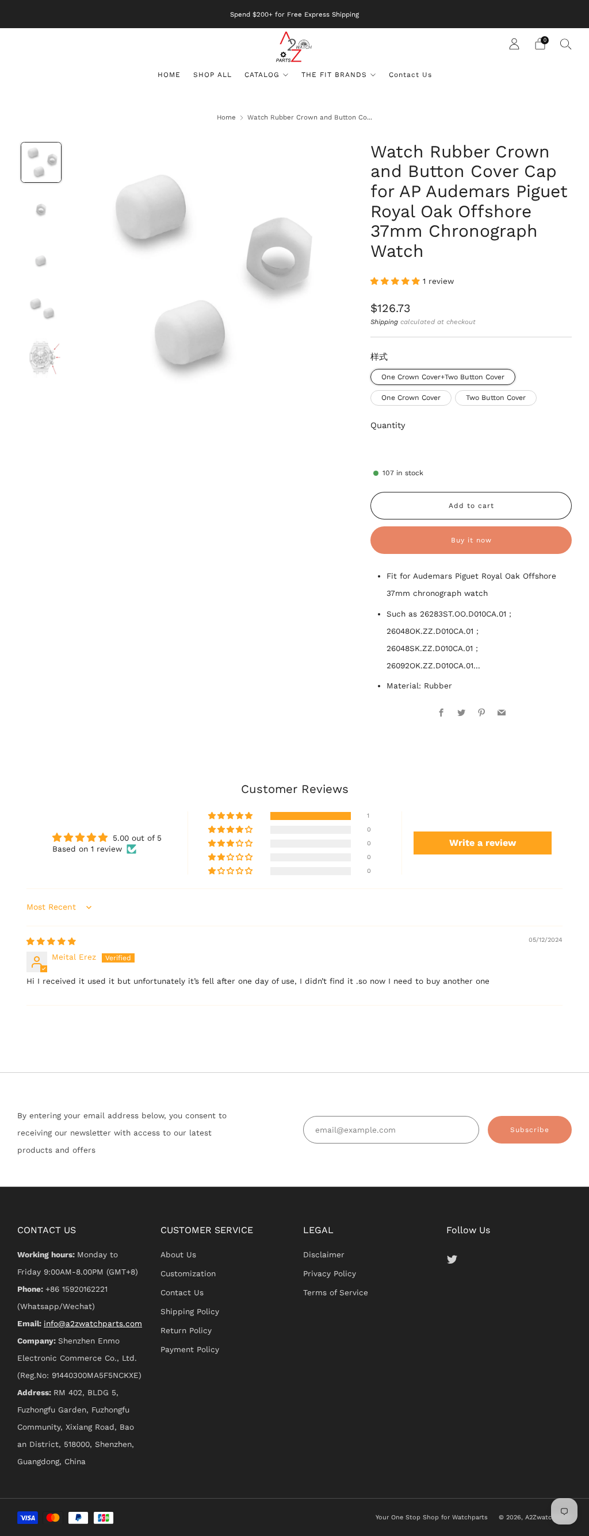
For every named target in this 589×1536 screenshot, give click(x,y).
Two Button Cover (496, 398)
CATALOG (262, 75)
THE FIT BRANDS (334, 75)
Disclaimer (324, 1254)
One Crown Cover (411, 398)
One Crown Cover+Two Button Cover (442, 377)
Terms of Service (335, 1292)
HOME (169, 75)
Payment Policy (189, 1349)
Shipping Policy (189, 1311)
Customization (188, 1273)
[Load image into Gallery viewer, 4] (41, 309)
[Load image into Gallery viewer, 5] (41, 358)
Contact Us (410, 75)
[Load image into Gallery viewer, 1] (41, 162)
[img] (51, 941)
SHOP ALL (212, 75)
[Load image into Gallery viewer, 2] (41, 211)
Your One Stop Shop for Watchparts (432, 1517)
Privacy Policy (329, 1273)
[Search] (566, 43)
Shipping (384, 322)
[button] (396, 281)
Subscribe (529, 1130)
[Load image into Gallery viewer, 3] (41, 260)
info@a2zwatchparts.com (93, 1323)
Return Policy (186, 1330)
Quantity (388, 425)
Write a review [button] (482, 842)
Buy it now (471, 540)
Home (226, 117)
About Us (178, 1254)
